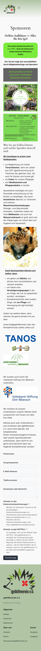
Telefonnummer (10, 480)
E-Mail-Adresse (10, 471)
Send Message (10, 558)
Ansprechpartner (10, 462)
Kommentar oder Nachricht (15, 489)
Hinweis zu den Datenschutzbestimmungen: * (16, 502)
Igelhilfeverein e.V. (11, 598)
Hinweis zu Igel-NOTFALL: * (15, 529)
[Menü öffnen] (19, 7)
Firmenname (8, 454)
